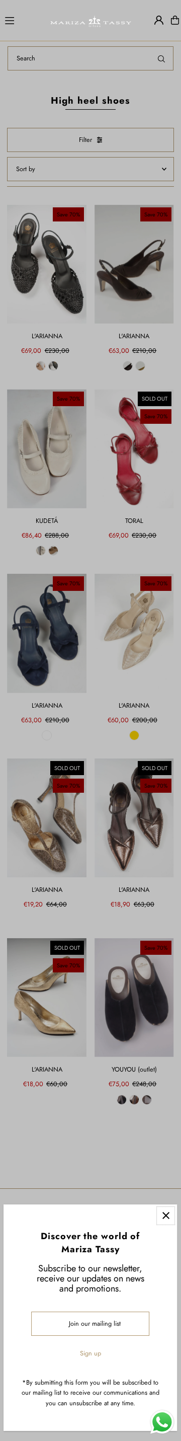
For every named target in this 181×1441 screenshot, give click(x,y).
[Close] (166, 1216)
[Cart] (175, 20)
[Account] (158, 20)
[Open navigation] (22, 20)
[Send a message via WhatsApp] (162, 1422)
